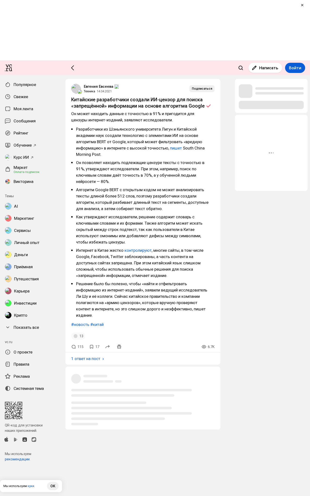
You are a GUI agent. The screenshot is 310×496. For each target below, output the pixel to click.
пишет (176, 148)
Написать (268, 67)
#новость (80, 324)
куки (31, 486)
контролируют (138, 250)
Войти (295, 67)
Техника (89, 91)
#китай (97, 324)
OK (52, 486)
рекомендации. (17, 459)
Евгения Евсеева (98, 86)
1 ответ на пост (85, 358)
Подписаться (202, 88)
